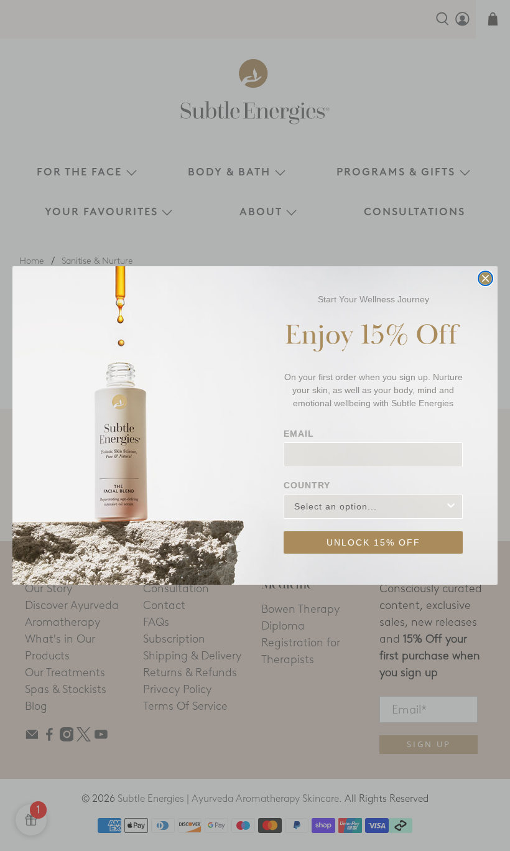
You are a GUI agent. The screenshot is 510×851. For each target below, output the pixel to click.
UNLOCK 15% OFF (373, 542)
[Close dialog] (485, 278)
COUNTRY (307, 485)
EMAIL (299, 434)
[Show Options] (451, 506)
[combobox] (369, 506)
